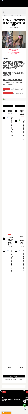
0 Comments (18, 15)
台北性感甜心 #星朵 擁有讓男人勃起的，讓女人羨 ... (11, 400)
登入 (12, 379)
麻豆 (4, 91)
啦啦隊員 (17, 89)
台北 (14, 93)
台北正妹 (12, 89)
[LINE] (24, 405)
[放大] (23, 58)
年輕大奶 (21, 89)
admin (16, 27)
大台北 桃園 (21, 93)
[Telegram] (24, 401)
